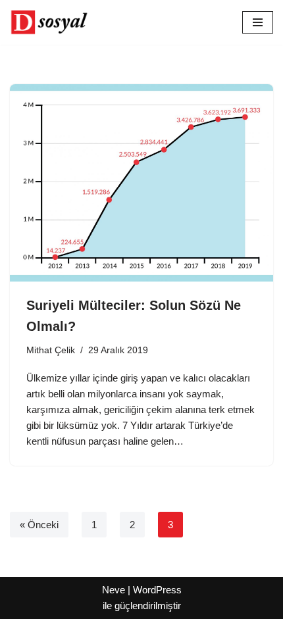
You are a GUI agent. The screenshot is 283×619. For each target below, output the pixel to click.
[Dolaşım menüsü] (257, 22)
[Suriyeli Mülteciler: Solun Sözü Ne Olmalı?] (141, 183)
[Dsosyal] (49, 22)
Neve (113, 589)
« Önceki (39, 524)
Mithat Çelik (50, 350)
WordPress (157, 589)
